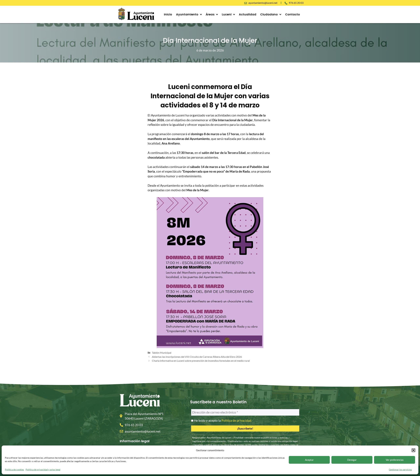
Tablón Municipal (161, 352)
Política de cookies (14, 469)
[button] (413, 450)
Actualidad (247, 14)
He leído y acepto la (222, 420)
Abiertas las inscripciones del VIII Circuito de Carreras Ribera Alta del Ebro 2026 (197, 356)
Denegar (352, 459)
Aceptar (309, 459)
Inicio (168, 14)
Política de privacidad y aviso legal (43, 469)
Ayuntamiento (187, 14)
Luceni (226, 14)
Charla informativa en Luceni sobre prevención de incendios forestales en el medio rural (201, 360)
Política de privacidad (236, 420)
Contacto (292, 14)
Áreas (210, 14)
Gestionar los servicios (400, 469)
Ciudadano (269, 14)
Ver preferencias (395, 459)
